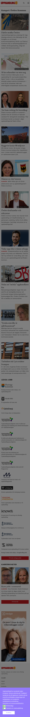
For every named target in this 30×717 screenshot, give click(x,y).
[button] (21, 712)
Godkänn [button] (8, 712)
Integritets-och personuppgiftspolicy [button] (13, 703)
